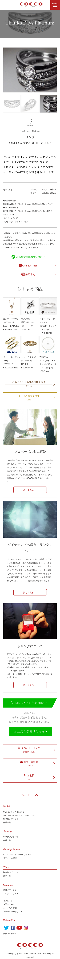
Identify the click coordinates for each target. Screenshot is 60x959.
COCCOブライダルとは (13, 811)
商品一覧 (7, 822)
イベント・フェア (11, 893)
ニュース (7, 897)
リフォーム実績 (10, 858)
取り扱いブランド (11, 818)
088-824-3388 (30, 265)
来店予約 (30, 274)
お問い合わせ (9, 904)
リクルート (8, 900)
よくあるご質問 (10, 908)
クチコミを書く (10, 933)
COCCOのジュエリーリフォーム (17, 854)
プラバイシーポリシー (12, 911)
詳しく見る (28, 489)
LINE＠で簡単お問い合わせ (30, 256)
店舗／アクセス (10, 890)
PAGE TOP (26, 795)
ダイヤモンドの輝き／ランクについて (19, 815)
